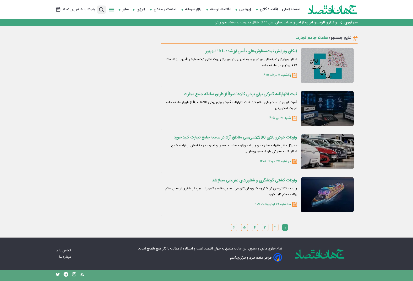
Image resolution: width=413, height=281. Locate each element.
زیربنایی (245, 9)
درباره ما (65, 257)
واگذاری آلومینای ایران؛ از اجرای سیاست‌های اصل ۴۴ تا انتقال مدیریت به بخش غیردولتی (276, 23)
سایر (125, 9)
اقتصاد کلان (269, 9)
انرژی (141, 9)
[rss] (82, 275)
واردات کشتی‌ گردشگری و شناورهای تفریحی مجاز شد (254, 180)
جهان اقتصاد (212, 249)
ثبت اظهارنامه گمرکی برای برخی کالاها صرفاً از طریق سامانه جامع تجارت (240, 94)
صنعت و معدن (165, 9)
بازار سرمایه (193, 9)
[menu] (111, 9)
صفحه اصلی (291, 9)
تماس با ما (63, 251)
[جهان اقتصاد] (332, 9)
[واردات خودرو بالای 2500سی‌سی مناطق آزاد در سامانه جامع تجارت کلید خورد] (327, 151)
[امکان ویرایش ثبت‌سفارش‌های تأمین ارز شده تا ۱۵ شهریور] (327, 65)
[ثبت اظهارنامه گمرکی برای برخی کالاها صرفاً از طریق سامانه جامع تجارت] (327, 108)
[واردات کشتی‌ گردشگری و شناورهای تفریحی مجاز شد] (327, 194)
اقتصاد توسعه (220, 9)
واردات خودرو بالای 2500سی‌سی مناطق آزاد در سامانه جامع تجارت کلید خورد (235, 137)
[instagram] (74, 275)
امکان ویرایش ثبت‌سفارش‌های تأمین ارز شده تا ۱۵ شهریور (251, 51)
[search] (101, 9)
